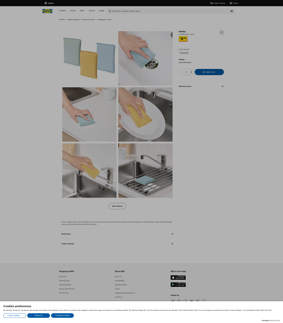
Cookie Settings (13, 315)
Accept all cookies (62, 315)
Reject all (38, 315)
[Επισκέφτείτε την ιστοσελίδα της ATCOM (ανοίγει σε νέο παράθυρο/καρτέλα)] (271, 320)
